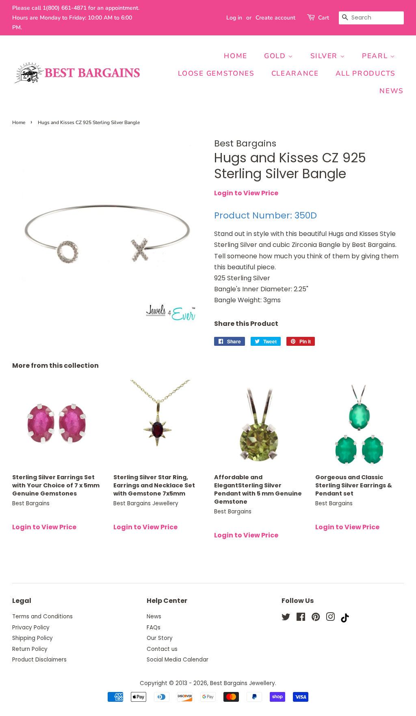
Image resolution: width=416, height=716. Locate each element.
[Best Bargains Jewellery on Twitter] (286, 618)
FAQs (153, 627)
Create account (275, 18)
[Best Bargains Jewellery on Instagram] (330, 618)
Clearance (295, 73)
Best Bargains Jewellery (242, 683)
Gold (276, 56)
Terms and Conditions (42, 616)
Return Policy (30, 649)
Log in (234, 18)
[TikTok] (344, 620)
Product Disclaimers (39, 660)
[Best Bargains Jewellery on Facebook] (301, 618)
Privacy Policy (31, 627)
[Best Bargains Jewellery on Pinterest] (315, 618)
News (391, 91)
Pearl (376, 56)
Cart (323, 18)
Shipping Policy (32, 638)
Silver (325, 56)
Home (235, 56)
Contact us (162, 649)
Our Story (160, 638)
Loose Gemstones (216, 73)
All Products (366, 73)
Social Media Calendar (177, 660)
